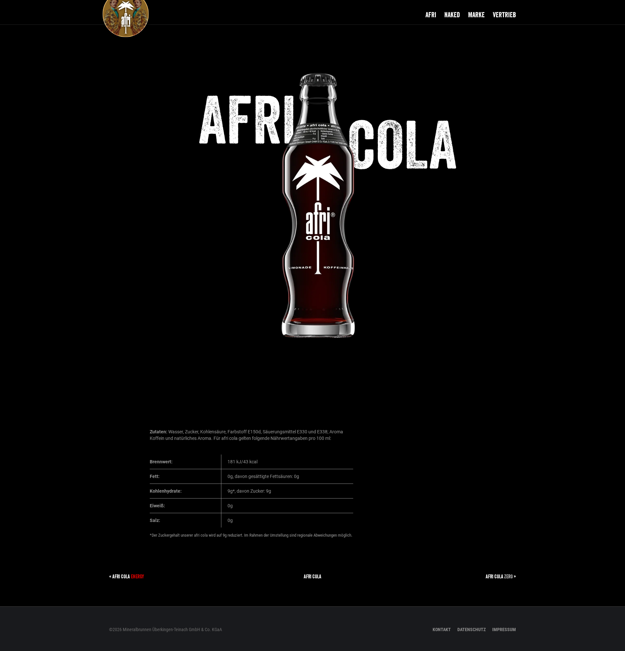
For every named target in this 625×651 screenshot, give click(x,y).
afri (430, 14)
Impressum (504, 629)
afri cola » (501, 576)
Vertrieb (504, 14)
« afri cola (126, 576)
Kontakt (442, 629)
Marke (476, 14)
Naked (452, 14)
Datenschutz (471, 629)
